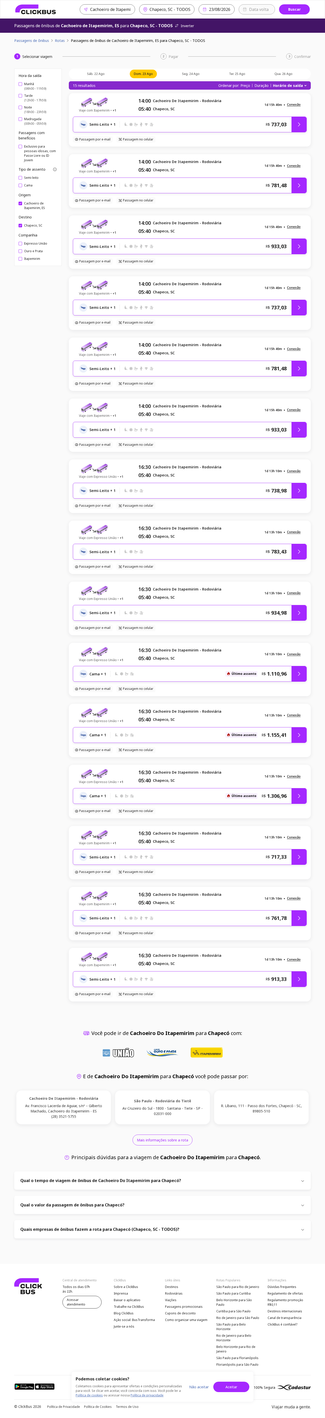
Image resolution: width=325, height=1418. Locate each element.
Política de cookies (89, 1395)
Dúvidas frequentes (282, 1287)
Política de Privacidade (63, 1407)
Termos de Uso (127, 1407)
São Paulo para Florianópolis (237, 1358)
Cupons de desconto (180, 1313)
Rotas (60, 40)
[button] (294, 104)
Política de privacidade (147, 1395)
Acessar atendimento (76, 1302)
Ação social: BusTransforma (134, 1320)
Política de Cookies (98, 1407)
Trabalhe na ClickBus (129, 1306)
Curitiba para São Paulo (233, 1311)
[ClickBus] (35, 9)
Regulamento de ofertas (285, 1293)
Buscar (294, 9)
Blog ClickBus (124, 1313)
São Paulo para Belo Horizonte (231, 1326)
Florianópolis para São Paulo (237, 1364)
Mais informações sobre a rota (162, 1140)
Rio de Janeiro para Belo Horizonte (233, 1337)
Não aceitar (199, 1386)
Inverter (187, 25)
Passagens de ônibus (31, 40)
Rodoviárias (174, 1293)
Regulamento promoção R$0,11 (285, 1302)
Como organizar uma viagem (186, 1320)
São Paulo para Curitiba (233, 1293)
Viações (170, 1300)
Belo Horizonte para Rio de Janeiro (235, 1349)
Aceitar (231, 1386)
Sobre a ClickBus (126, 1287)
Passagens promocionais (184, 1306)
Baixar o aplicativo (127, 1300)
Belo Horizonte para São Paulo (234, 1302)
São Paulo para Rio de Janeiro (237, 1287)
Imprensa (121, 1293)
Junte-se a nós (124, 1326)
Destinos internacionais (285, 1311)
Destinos (171, 1287)
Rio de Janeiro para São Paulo (237, 1318)
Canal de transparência (284, 1318)
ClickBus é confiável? (282, 1324)
